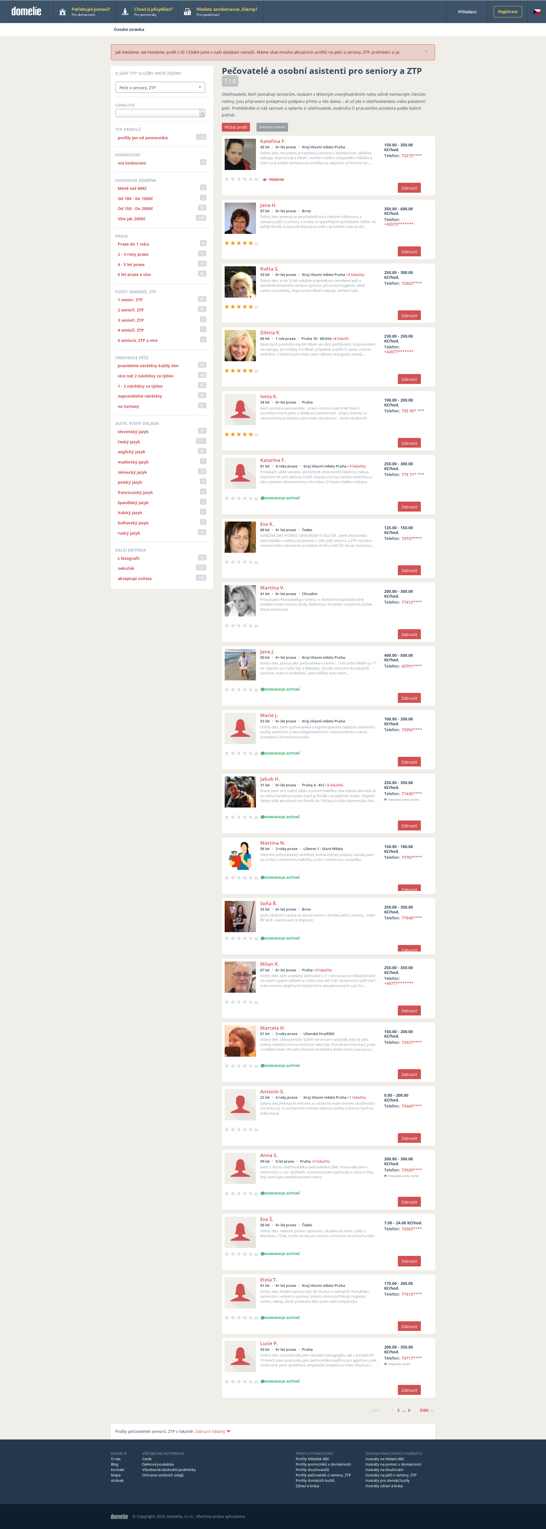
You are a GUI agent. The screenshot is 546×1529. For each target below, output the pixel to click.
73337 (412, 1042)
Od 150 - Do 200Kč (135, 208)
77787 (412, 857)
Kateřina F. (273, 141)
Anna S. (269, 1155)
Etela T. (268, 1279)
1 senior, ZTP (130, 299)
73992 (412, 729)
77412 (412, 602)
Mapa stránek (117, 1477)
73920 (412, 1170)
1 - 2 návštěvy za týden (140, 386)
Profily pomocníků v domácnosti (323, 1464)
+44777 (399, 983)
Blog (114, 1464)
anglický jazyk (131, 451)
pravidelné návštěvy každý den (148, 365)
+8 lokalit (340, 338)
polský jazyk (130, 482)
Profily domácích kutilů (315, 1480)
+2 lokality (321, 1161)
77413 (412, 1294)
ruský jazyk (129, 533)
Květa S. (269, 268)
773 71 (413, 474)
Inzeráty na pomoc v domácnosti (393, 1464)
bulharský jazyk (133, 522)
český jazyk (129, 441)
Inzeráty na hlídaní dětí (384, 1458)
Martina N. (272, 843)
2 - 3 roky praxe (133, 254)
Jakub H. (270, 779)
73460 (412, 1106)
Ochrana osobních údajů (163, 1475)
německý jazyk (132, 472)
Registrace (508, 11)
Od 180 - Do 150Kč (135, 198)
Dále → (427, 1410)
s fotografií (128, 558)
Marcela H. (272, 1028)
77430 (412, 793)
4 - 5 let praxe (131, 264)
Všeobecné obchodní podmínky (169, 1469)
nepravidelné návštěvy (140, 396)
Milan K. (269, 964)
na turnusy (128, 406)
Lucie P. (269, 1343)
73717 (412, 1358)
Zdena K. (270, 332)
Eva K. (267, 524)
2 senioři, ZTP (131, 310)
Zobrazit (409, 188)
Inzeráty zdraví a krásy (384, 1485)
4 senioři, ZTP (131, 330)
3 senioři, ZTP (131, 320)
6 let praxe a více (134, 274)
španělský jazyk (133, 502)
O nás (116, 1458)
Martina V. (272, 587)
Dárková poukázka (158, 1464)
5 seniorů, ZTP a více (138, 340)
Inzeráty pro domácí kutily (387, 1480)
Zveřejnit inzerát (272, 126)
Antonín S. (272, 1091)
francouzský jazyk (135, 492)
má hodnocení (132, 163)
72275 (412, 155)
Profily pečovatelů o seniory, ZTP (323, 1475)
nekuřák (126, 568)
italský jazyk (130, 512)
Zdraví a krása (307, 1485)
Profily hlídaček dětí (312, 1458)
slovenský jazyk (133, 431)
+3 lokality (355, 274)
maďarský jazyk (133, 462)
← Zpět (373, 1410)
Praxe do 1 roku (133, 244)
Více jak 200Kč (131, 218)
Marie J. (269, 715)
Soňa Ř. (268, 903)
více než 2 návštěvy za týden (145, 376)
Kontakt (118, 1469)
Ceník (147, 1458)
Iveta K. (269, 396)
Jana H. (268, 205)
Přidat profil (236, 127)
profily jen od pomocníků (143, 137)
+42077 (399, 351)
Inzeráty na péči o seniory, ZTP (391, 1475)
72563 (412, 1228)
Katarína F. (273, 460)
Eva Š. (266, 1219)
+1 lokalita (357, 1097)
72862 (412, 283)
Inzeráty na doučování (384, 1469)
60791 (412, 666)
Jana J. (267, 651)
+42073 (399, 224)
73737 (412, 538)
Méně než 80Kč (132, 188)
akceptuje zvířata (135, 578)
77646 (412, 918)
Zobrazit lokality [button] (210, 1431)
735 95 (413, 411)
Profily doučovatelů (312, 1469)
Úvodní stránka (129, 29)
